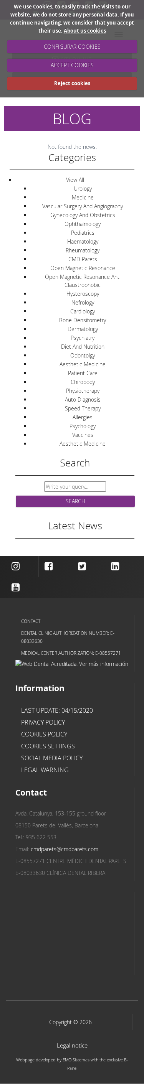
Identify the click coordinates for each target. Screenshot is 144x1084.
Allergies (83, 417)
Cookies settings (48, 746)
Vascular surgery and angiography (82, 206)
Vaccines (82, 434)
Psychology (83, 426)
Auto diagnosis (83, 399)
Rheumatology (82, 250)
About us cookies (85, 30)
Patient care (83, 373)
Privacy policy (43, 722)
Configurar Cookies (72, 46)
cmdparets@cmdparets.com (64, 849)
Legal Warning (45, 770)
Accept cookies (72, 65)
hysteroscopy (82, 293)
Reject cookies (72, 83)
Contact (30, 621)
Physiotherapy (82, 390)
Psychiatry (82, 337)
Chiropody (83, 381)
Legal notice (72, 1045)
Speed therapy (83, 408)
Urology (83, 188)
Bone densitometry (82, 320)
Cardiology (82, 311)
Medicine (83, 197)
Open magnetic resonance (82, 268)
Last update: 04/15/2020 (57, 710)
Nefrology (82, 302)
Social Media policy (52, 758)
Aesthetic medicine (83, 364)
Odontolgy (82, 355)
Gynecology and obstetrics (82, 215)
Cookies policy (44, 734)
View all (75, 179)
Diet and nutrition (82, 346)
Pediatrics (82, 232)
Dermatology (83, 329)
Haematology (82, 241)
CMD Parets (82, 259)
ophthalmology (83, 223)
